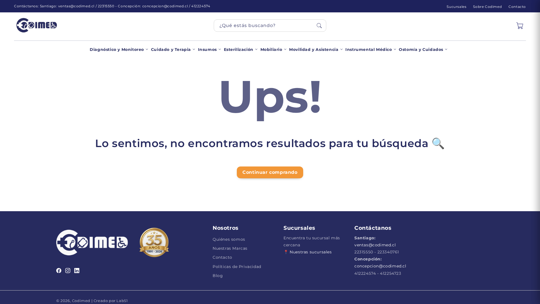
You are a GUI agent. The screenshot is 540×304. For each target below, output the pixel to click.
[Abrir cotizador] (520, 25)
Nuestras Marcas (230, 248)
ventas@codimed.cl (375, 244)
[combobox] (270, 25)
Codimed (81, 300)
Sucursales (456, 6)
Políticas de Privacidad (237, 266)
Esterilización (238, 49)
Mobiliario (271, 49)
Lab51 (122, 300)
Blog (218, 275)
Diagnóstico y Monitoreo (117, 49)
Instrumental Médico (368, 49)
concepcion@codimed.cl (380, 266)
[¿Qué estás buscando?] (319, 25)
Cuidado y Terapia (171, 49)
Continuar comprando (269, 172)
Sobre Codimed (487, 6)
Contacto (517, 6)
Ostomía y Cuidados (421, 49)
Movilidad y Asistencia (313, 49)
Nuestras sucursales (311, 252)
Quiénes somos (229, 239)
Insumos (207, 49)
